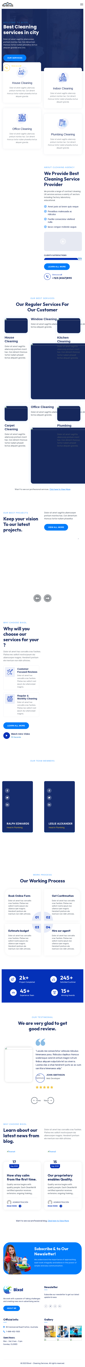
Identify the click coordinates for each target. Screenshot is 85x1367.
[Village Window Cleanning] (8, 4)
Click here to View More (59, 489)
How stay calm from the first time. (22, 1177)
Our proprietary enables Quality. (60, 1177)
